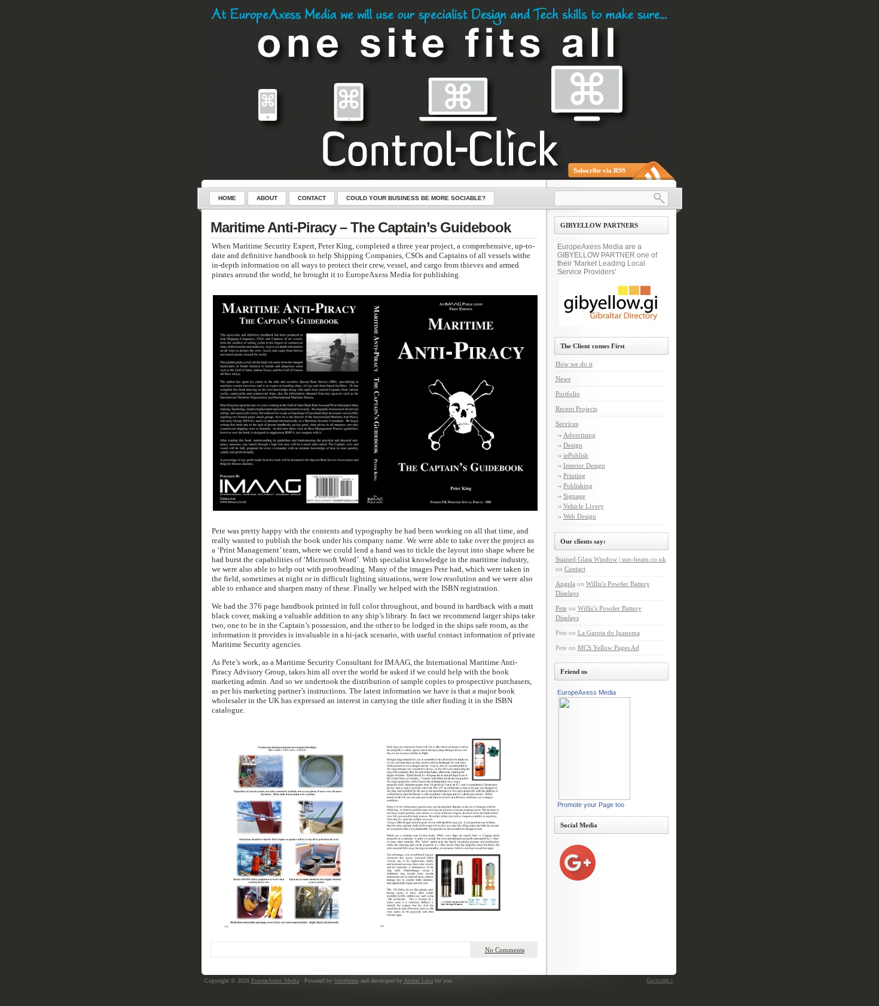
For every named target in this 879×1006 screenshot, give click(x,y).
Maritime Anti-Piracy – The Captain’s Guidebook (360, 227)
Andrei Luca (418, 980)
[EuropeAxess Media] (379, 16)
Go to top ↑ (660, 980)
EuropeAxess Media (586, 692)
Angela (565, 583)
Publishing (578, 485)
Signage (574, 495)
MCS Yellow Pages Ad (608, 647)
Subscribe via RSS (599, 170)
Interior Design (584, 465)
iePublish (575, 455)
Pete (561, 608)
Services (567, 423)
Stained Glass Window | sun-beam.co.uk (611, 559)
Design (572, 445)
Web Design (579, 516)
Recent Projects (576, 408)
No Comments (504, 949)
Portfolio (568, 393)
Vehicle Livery (583, 506)
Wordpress (346, 980)
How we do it (574, 363)
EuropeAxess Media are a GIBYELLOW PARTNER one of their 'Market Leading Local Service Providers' (607, 259)
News (563, 378)
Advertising (579, 434)
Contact (574, 568)
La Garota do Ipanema (609, 632)
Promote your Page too (590, 804)
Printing (574, 475)
